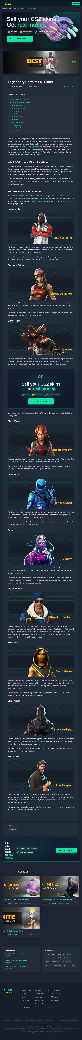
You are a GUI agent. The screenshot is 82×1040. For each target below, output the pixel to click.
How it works (26, 990)
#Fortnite (13, 830)
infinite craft (61, 954)
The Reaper (17, 131)
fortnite (48, 965)
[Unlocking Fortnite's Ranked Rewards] (60, 886)
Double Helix (18, 105)
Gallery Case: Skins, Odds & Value (16, 966)
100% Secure (39, 1000)
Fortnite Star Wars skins (30, 147)
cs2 (53, 954)
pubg (71, 958)
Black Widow (18, 114)
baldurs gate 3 (57, 965)
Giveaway (38, 990)
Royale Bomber (19, 122)
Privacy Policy (27, 1007)
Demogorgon (18, 111)
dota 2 (48, 958)
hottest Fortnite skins (39, 201)
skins (47, 961)
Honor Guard (18, 116)
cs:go (47, 954)
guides (73, 965)
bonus (66, 965)
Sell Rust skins (53, 1000)
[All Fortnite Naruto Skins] (21, 918)
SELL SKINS (76, 3)
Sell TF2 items (53, 997)
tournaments (55, 961)
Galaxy (16, 119)
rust (54, 958)
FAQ (23, 997)
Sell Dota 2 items (54, 994)
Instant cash (38, 997)
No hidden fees (39, 1004)
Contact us (25, 1000)
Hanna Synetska (18, 86)
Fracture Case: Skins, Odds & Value (16, 960)
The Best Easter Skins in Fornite (16, 900)
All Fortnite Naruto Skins (13, 931)
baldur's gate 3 (62, 958)
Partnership (38, 994)
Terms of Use (26, 1004)
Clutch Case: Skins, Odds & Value (15, 954)
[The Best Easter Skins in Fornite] (21, 886)
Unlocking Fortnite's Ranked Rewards (57, 900)
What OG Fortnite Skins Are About (22, 100)
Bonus (24, 994)
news (68, 954)
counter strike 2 (66, 961)
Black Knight (18, 128)
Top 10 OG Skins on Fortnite (21, 102)
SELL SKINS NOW (19, 39)
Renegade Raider (19, 108)
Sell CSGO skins (54, 990)
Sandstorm (17, 125)
